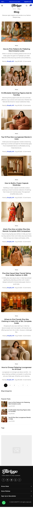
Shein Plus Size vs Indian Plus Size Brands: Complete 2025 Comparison (16, 230)
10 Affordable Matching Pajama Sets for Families (16, 94)
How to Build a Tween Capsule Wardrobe (16, 184)
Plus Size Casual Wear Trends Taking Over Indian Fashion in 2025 (16, 274)
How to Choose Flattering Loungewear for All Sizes (16, 368)
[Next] (27, 385)
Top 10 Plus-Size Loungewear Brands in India (16, 138)
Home (14, 9)
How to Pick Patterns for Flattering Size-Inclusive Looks (16, 50)
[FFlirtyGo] (16, 5)
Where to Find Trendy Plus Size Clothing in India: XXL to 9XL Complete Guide (16, 321)
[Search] (26, 5)
